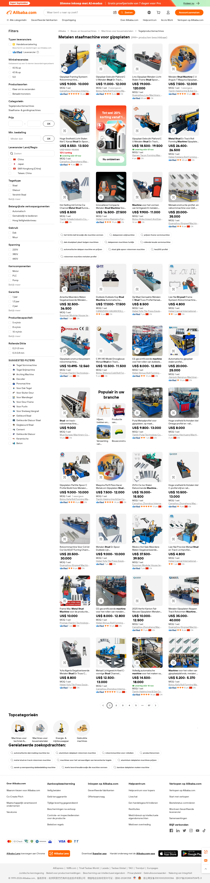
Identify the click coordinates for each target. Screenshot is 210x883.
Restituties (134, 809)
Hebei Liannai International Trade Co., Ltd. (183, 311)
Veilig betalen (54, 790)
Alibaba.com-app (145, 853)
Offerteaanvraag (96, 796)
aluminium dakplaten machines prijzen (139, 760)
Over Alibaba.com (16, 783)
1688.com (71, 868)
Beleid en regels (55, 824)
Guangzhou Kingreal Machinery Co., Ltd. (183, 223)
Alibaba (62, 31)
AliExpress (58, 868)
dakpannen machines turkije (121, 242)
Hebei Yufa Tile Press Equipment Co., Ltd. (147, 311)
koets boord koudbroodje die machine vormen (86, 767)
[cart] (159, 13)
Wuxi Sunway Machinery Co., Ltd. (75, 434)
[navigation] (31, 369)
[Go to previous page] (103, 705)
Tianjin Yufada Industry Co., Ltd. (75, 219)
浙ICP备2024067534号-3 (189, 878)
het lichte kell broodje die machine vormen (83, 235)
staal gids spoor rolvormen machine (128, 249)
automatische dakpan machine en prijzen (83, 249)
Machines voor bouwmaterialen (117, 31)
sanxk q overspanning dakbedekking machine (34, 767)
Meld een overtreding (140, 824)
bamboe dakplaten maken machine (133, 767)
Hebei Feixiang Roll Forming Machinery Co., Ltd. (183, 157)
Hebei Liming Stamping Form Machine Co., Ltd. (111, 219)
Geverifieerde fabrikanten (101, 790)
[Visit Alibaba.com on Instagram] (191, 830)
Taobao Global (118, 868)
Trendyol (140, 868)
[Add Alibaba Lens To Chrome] (59, 853)
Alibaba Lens (13, 853)
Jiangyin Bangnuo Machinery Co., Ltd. (183, 377)
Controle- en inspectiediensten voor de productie (63, 817)
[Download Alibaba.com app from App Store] (168, 853)
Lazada (105, 868)
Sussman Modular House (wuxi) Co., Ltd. (75, 315)
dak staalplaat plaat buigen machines (81, 242)
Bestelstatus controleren (182, 803)
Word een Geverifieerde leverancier (181, 810)
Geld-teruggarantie (57, 796)
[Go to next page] (155, 705)
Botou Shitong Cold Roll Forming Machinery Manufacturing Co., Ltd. (111, 373)
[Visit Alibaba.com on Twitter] (184, 830)
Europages (152, 868)
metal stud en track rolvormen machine (32, 760)
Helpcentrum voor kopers (142, 790)
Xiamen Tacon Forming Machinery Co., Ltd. (147, 155)
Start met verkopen (179, 796)
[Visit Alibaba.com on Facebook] (171, 830)
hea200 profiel (161, 249)
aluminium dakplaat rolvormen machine (77, 753)
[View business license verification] (134, 878)
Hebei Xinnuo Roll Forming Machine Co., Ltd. (147, 373)
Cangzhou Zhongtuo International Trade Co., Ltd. (75, 91)
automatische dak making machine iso (32, 753)
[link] (205, 852)
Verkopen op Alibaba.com (182, 790)
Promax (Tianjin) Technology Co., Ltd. (75, 373)
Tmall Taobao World (89, 868)
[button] (115, 12)
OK (48, 123)
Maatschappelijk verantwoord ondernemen (22, 804)
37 (149, 705)
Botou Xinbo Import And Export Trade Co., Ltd (147, 219)
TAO (130, 868)
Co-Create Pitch (15, 796)
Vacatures (12, 812)
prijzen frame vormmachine (157, 235)
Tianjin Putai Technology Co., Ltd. (147, 434)
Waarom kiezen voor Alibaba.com (23, 790)
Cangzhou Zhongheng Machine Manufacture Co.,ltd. (75, 161)
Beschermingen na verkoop (61, 809)
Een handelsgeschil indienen (143, 803)
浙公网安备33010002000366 (158, 878)
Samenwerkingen (178, 818)
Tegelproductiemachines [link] (151, 31)
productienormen (151, 753)
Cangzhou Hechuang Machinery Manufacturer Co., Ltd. (183, 434)
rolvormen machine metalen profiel (80, 256)
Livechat (133, 796)
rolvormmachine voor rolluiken (119, 753)
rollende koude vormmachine (157, 242)
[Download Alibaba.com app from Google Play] (192, 853)
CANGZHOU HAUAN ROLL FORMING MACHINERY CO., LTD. (111, 311)
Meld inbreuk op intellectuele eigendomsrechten (143, 817)
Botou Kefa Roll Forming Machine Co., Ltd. (111, 91)
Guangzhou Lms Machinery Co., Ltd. (147, 95)
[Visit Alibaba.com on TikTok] (204, 830)
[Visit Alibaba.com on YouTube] (198, 830)
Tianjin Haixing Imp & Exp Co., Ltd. (183, 91)
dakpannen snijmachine (124, 235)
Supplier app (100, 853)
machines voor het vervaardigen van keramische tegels (85, 760)
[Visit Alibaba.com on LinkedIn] (178, 830)
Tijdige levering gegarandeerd (62, 803)
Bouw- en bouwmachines (83, 31)
